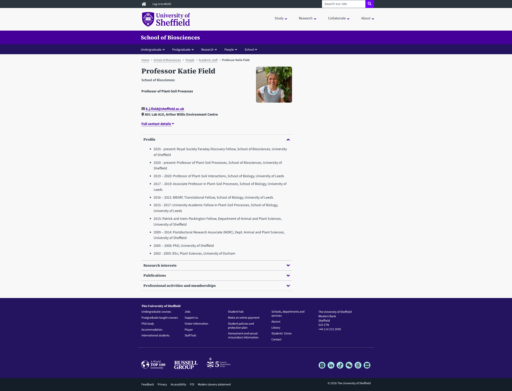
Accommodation (151, 330)
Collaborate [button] (337, 18)
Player (189, 330)
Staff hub (190, 336)
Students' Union (281, 334)
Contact (276, 340)
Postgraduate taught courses (159, 318)
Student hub (235, 312)
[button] (153, 49)
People (189, 60)
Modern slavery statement (214, 384)
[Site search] (369, 4)
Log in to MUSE (162, 4)
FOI (192, 384)
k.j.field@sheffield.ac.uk (164, 108)
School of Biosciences (170, 37)
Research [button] (306, 18)
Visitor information (196, 324)
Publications (154, 275)
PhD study (147, 324)
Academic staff (208, 60)
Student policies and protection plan (241, 326)
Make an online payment (243, 318)
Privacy (162, 384)
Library (275, 328)
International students (155, 336)
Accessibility (178, 384)
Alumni (275, 322)
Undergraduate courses (156, 312)
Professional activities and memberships (179, 285)
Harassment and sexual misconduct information (243, 336)
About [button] (365, 18)
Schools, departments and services (287, 314)
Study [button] (279, 18)
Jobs (187, 312)
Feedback (147, 384)
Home (145, 60)
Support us (191, 318)
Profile (149, 139)
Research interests (160, 265)
